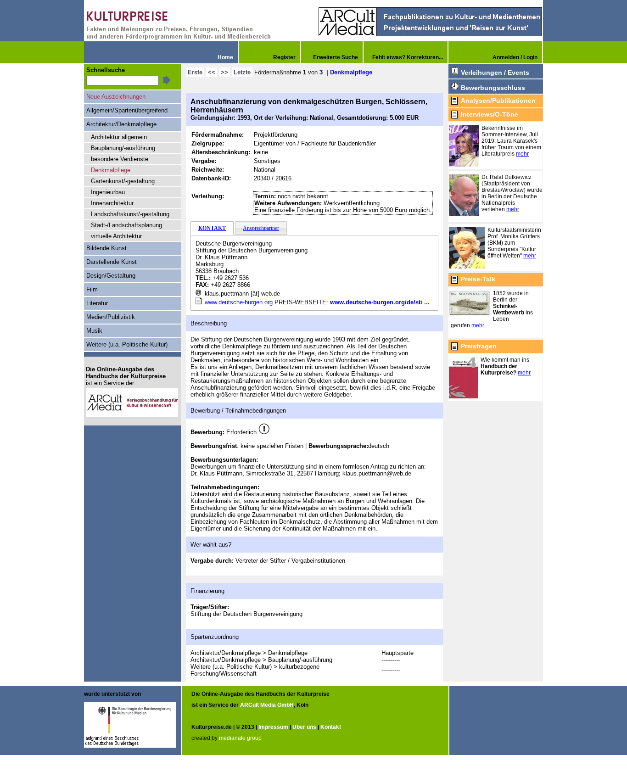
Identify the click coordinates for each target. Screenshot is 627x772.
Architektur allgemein (119, 137)
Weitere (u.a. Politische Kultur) (127, 344)
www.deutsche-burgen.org (239, 302)
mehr (522, 154)
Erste (195, 72)
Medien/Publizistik (110, 316)
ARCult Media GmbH (267, 705)
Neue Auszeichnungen (116, 96)
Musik (94, 330)
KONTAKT (212, 228)
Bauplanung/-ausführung (123, 148)
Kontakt (330, 727)
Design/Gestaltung (110, 275)
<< (211, 72)
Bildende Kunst (106, 248)
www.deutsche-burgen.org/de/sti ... (380, 302)
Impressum (273, 727)
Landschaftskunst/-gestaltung (130, 214)
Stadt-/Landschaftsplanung (126, 225)
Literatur (97, 303)
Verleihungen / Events (495, 72)
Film (92, 289)
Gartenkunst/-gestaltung (123, 181)
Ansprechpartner (261, 228)
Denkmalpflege (351, 72)
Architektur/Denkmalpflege (121, 124)
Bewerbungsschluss (493, 87)
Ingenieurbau (108, 192)
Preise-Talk (478, 279)
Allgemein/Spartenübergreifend (127, 110)
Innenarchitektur (112, 203)
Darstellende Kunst (111, 261)
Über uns (304, 727)
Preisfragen (479, 346)
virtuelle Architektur (116, 236)
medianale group (240, 738)
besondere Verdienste (119, 159)
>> (224, 72)
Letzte (242, 72)
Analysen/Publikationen (498, 100)
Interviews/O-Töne (489, 114)
